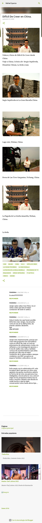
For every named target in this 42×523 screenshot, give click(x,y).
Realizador (7, 273)
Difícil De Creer (32, 264)
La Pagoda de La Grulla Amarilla (13, 270)
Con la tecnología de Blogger (22, 520)
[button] (3, 23)
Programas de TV (32, 270)
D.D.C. (23, 264)
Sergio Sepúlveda (18, 273)
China (17, 264)
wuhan (12, 276)
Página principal (7, 428)
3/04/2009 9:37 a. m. (23, 336)
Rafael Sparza (11, 3)
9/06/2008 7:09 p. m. (23, 292)
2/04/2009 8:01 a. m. (23, 303)
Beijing (10, 264)
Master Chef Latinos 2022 (10, 481)
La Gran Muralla (24, 267)
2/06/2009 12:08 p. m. (23, 317)
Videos (5, 276)
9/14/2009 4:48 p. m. (23, 365)
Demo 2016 (5, 508)
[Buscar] (39, 3)
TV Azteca (30, 273)
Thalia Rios (5, 454)
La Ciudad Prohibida (9, 267)
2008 (4, 264)
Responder (13, 298)
